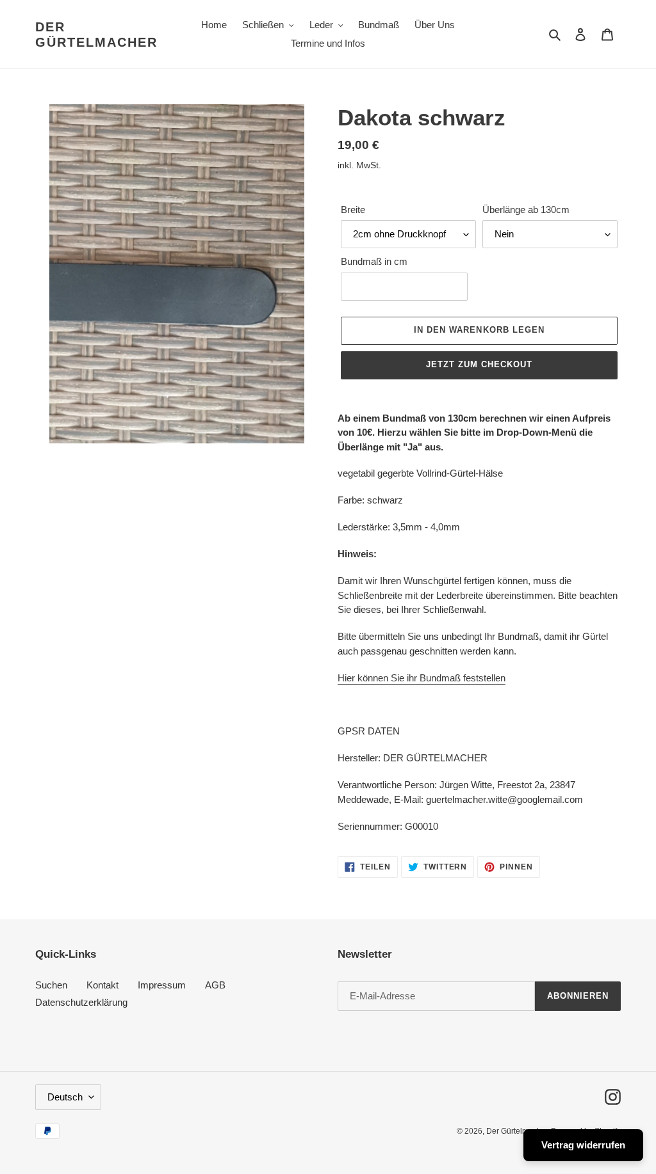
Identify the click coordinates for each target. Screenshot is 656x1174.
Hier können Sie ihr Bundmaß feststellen (421, 677)
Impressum (162, 985)
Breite (353, 209)
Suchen (51, 985)
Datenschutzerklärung (81, 1002)
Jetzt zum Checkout (479, 364)
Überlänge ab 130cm (526, 209)
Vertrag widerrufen (583, 1144)
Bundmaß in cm (374, 261)
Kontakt (102, 985)
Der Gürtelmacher (96, 34)
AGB (215, 985)
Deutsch (65, 1096)
